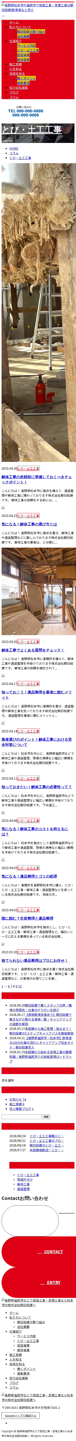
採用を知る (17, 73)
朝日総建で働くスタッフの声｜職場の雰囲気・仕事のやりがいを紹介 (40, 1007)
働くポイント (26, 78)
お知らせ (17, 1099)
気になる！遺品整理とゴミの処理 (29, 876)
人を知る (15, 69)
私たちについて (20, 27)
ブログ (14, 92)
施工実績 (15, 64)
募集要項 (23, 83)
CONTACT (15, 120)
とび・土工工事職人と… (47, 1136)
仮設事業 (23, 55)
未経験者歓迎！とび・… (47, 1150)
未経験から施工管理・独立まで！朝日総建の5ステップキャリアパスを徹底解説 (41, 1031)
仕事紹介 (15, 41)
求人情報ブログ (21, 1108)
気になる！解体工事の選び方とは (29, 524)
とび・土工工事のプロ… (47, 1140)
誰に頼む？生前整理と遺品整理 (27, 918)
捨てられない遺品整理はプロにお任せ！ (35, 960)
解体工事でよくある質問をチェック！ (33, 650)
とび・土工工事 (28, 50)
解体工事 (23, 1184)
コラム (14, 97)
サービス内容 (26, 45)
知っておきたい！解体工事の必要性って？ (37, 786)
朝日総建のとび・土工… (47, 1145)
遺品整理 (23, 1188)
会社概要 (23, 36)
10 (20, 986)
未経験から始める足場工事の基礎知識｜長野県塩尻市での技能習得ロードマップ (40, 1057)
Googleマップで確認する (20, 1415)
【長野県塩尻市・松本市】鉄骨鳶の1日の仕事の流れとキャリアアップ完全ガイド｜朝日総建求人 (41, 1043)
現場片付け (25, 1179)
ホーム (14, 22)
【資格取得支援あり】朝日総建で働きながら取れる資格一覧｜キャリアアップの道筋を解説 (40, 1019)
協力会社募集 (18, 87)
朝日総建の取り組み (31, 31)
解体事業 (23, 59)
